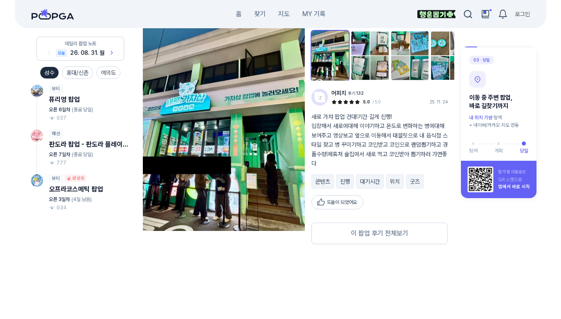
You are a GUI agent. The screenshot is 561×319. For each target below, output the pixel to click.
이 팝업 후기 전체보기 (379, 233)
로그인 (522, 14)
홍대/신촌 (77, 72)
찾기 (260, 14)
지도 (284, 14)
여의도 (108, 72)
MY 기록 (314, 14)
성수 (49, 72)
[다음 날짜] (111, 52)
